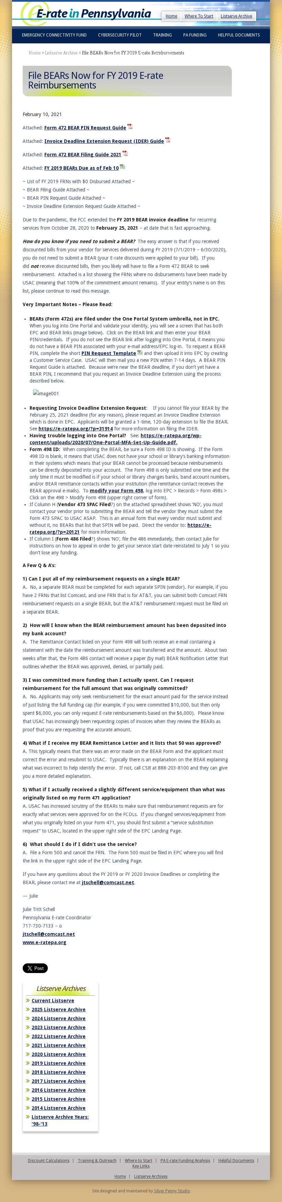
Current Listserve (53, 1000)
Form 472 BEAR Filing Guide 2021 (82, 154)
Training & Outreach (97, 1160)
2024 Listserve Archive (59, 1018)
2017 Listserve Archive (59, 1081)
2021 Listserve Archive (59, 1045)
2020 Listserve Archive (59, 1054)
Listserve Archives (150, 1176)
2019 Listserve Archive (59, 1063)
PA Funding (195, 35)
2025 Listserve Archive (59, 1009)
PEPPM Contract (126, 54)
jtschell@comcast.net (108, 882)
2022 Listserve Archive (59, 1036)
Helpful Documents (239, 35)
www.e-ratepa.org (44, 942)
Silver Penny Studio (172, 1191)
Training (162, 35)
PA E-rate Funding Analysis (185, 1160)
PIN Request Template (109, 353)
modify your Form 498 (116, 490)
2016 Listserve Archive (59, 1090)
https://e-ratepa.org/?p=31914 (76, 428)
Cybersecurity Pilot (120, 35)
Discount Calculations (48, 1160)
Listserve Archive (236, 16)
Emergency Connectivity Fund (54, 35)
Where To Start (199, 16)
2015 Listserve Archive (59, 1099)
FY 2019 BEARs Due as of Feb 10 (81, 168)
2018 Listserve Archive (59, 1072)
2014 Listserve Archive (59, 1108)
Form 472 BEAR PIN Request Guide (85, 127)
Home (171, 16)
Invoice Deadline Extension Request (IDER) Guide (104, 141)
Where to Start (138, 1160)
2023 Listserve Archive (59, 1027)
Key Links (164, 54)
